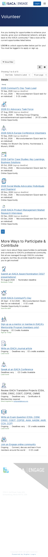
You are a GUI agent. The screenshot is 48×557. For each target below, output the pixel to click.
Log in (37, 3)
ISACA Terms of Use (10, 544)
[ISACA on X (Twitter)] (6, 477)
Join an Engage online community (18, 444)
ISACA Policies (8, 541)
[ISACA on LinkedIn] (9, 477)
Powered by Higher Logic (24, 554)
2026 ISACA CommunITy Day (16, 298)
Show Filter (8, 62)
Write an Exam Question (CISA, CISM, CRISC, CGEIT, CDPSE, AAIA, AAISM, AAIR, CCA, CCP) (23, 420)
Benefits (6, 519)
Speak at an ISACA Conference (17, 369)
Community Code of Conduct (14, 539)
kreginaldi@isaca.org (21, 401)
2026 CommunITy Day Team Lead (18, 88)
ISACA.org (6, 497)
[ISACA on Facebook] (4, 477)
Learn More (7, 521)
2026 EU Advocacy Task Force (17, 109)
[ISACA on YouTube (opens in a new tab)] (11, 477)
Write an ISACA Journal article (16, 348)
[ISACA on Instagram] (14, 477)
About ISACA (7, 537)
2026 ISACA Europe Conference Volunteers (23, 133)
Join (4, 517)
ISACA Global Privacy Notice (13, 546)
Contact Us (7, 501)
